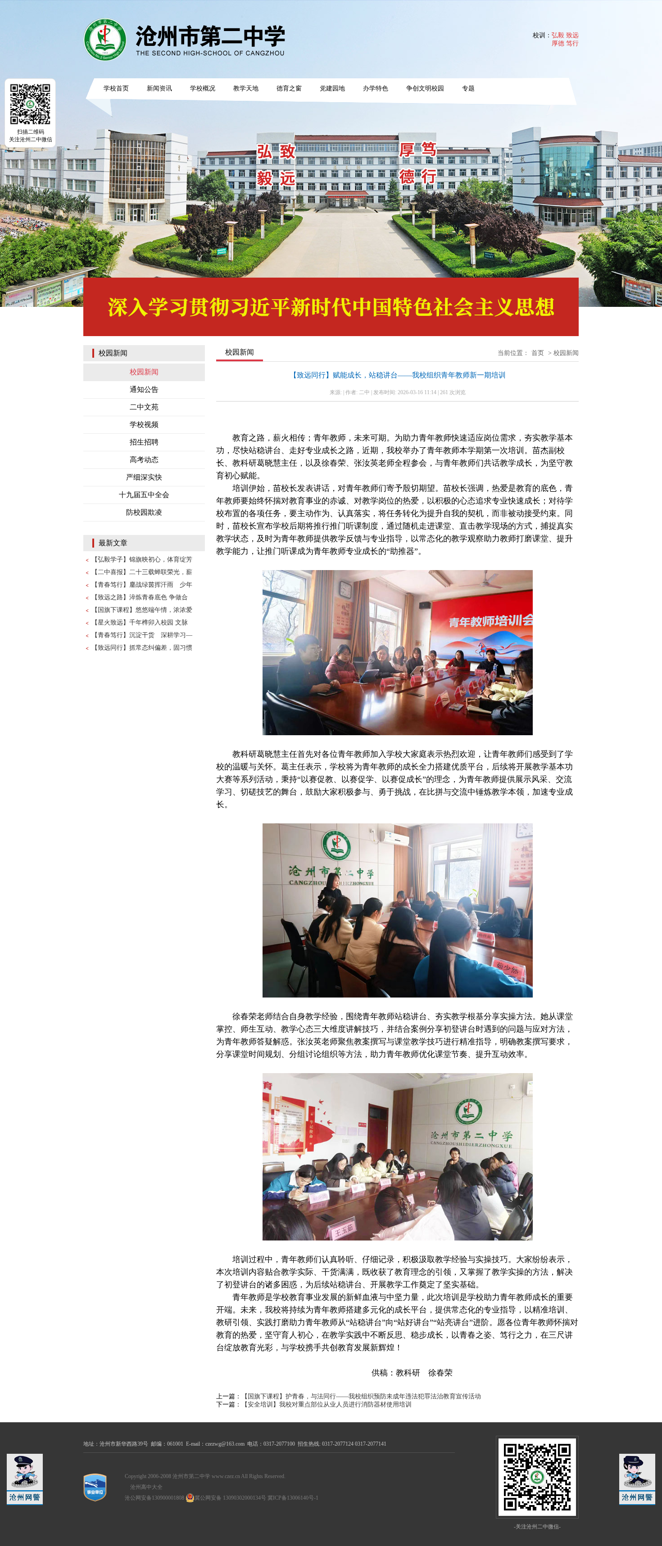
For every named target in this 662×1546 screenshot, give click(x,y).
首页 (537, 353)
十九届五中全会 (144, 495)
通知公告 (144, 389)
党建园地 (332, 88)
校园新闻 (144, 372)
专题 (468, 88)
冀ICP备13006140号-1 (293, 1498)
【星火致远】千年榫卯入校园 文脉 (139, 622)
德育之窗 (289, 88)
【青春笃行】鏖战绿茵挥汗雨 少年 (141, 584)
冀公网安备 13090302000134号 (230, 1498)
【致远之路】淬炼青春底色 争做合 (139, 597)
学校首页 (116, 88)
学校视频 (144, 424)
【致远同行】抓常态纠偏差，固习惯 (141, 647)
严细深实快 (144, 477)
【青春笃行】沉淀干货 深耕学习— (141, 635)
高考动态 (144, 459)
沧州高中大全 (146, 1487)
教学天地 (245, 88)
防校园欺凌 (144, 512)
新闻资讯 (159, 88)
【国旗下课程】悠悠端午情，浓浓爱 (141, 610)
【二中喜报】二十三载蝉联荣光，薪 (141, 572)
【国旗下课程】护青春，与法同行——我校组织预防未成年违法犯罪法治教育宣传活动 (361, 1396)
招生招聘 (144, 442)
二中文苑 (144, 407)
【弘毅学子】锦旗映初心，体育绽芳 (141, 559)
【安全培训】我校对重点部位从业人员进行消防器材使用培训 (326, 1404)
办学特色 (375, 88)
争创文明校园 (425, 88)
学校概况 (202, 88)
